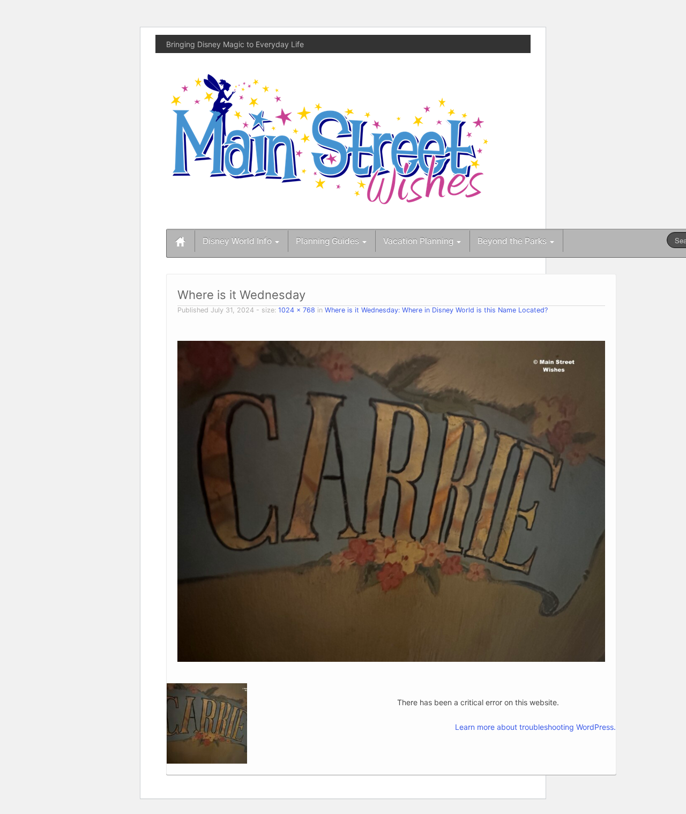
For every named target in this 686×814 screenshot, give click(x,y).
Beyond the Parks (513, 241)
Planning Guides (328, 241)
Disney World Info (238, 241)
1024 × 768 (296, 310)
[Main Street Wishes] (329, 138)
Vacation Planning (419, 241)
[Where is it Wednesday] (391, 500)
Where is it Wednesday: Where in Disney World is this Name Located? (436, 310)
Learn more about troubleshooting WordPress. (535, 726)
